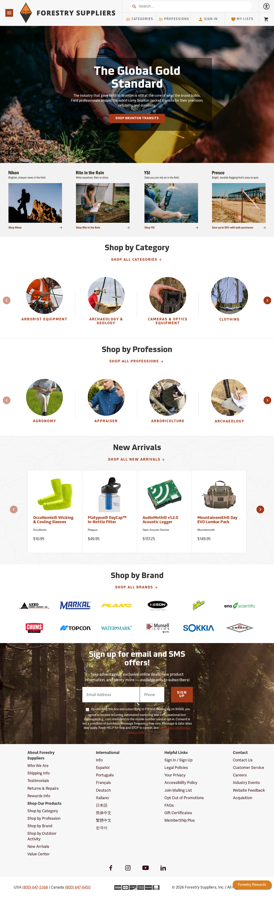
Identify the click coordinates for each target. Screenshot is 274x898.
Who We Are (38, 765)
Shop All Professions (134, 361)
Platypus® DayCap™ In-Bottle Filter (107, 520)
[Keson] (157, 605)
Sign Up (182, 694)
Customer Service (248, 767)
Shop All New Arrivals (134, 459)
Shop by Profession (43, 818)
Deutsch (103, 790)
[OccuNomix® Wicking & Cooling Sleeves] (55, 496)
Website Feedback (249, 790)
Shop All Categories (134, 260)
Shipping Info (38, 773)
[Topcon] (75, 627)
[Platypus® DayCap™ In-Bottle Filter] (110, 496)
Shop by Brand (39, 825)
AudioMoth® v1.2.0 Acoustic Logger (160, 520)
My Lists (245, 19)
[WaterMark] (116, 627)
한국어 (101, 827)
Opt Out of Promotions (184, 797)
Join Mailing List (178, 790)
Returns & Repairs (43, 788)
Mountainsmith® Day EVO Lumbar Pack (217, 520)
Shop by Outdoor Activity (42, 836)
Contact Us (243, 760)
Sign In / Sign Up (178, 760)
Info (99, 760)
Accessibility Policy (180, 782)
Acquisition (242, 797)
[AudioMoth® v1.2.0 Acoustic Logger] (164, 496)
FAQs (169, 805)
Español (102, 767)
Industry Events (246, 782)
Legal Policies (176, 767)
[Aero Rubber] (34, 605)
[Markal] (75, 605)
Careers (240, 775)
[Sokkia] (198, 627)
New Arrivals (38, 846)
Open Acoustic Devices (156, 530)
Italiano (102, 797)
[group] (44, 304)
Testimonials (38, 780)
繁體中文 (103, 820)
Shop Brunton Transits (137, 118)
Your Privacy (175, 775)
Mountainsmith (206, 530)
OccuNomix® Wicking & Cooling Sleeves (53, 520)
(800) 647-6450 (78, 887)
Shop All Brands (134, 587)
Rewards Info (38, 795)
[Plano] (116, 605)
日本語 (101, 805)
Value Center (38, 853)
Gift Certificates (178, 812)
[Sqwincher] (198, 605)
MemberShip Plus (179, 820)
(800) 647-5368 (35, 887)
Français (103, 782)
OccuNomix (40, 530)
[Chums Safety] (34, 627)
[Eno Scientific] (239, 605)
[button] (267, 300)
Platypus (93, 530)
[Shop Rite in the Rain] (102, 200)
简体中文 (103, 812)
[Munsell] (157, 627)
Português (105, 775)
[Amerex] (239, 627)
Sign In (211, 19)
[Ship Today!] (35, 200)
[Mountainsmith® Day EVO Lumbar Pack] (219, 496)
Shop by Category (42, 810)
